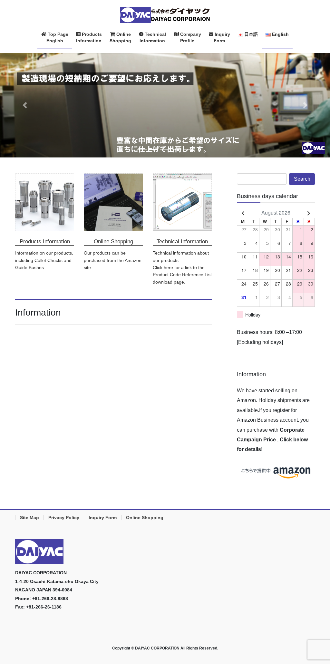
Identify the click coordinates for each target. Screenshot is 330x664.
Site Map (29, 517)
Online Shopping (144, 517)
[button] (25, 105)
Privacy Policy (63, 517)
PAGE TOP (316, 638)
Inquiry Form (103, 517)
